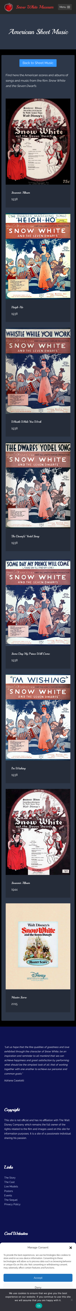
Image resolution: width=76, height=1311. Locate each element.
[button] (70, 1247)
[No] (71, 1300)
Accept (38, 1277)
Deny (38, 1287)
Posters (8, 1191)
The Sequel (10, 1200)
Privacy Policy (12, 1204)
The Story (10, 1177)
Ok (38, 1305)
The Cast (9, 1182)
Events (8, 1195)
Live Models (11, 1186)
